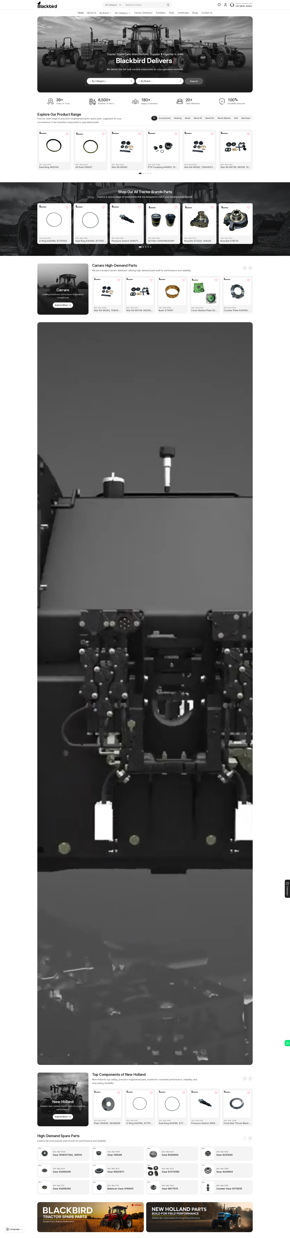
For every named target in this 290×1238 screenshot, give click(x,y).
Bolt (236, 118)
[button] (140, 173)
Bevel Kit (198, 118)
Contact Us (206, 12)
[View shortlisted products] (219, 5)
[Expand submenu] (110, 13)
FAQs (171, 12)
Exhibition (161, 12)
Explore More (61, 305)
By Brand (104, 13)
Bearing (178, 118)
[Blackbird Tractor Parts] (90, 1217)
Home (81, 12)
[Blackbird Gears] (47, 5)
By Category (121, 13)
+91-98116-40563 (243, 6)
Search (194, 81)
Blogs (195, 12)
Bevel (187, 118)
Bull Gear (246, 118)
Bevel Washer (224, 118)
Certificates (183, 12)
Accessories (165, 118)
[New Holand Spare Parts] (199, 1217)
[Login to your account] (225, 5)
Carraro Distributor (143, 12)
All (154, 118)
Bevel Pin (210, 118)
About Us (91, 12)
